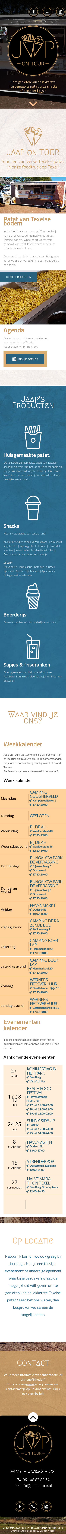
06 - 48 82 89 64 (36, 1479)
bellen (39, 1393)
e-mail (30, 1384)
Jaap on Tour (27, 1527)
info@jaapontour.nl (36, 1485)
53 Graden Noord (46, 1530)
